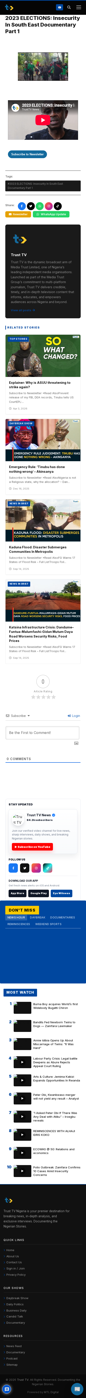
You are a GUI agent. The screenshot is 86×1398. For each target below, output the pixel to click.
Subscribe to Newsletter (27, 154)
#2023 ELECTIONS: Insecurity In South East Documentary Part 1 (35, 186)
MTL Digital (51, 1392)
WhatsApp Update (53, 214)
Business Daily (16, 1310)
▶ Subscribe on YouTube (32, 847)
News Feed (14, 1346)
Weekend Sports (48, 924)
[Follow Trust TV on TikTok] (47, 868)
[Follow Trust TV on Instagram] (36, 868)
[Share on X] (31, 206)
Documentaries (62, 917)
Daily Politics (15, 1304)
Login (75, 716)
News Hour (16, 917)
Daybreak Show (17, 1298)
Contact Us (14, 1262)
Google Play (38, 893)
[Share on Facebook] (22, 206)
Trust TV (22, 1379)
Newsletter (20, 214)
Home (10, 1250)
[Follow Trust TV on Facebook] (13, 868)
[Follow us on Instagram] (49, 206)
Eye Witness (61, 893)
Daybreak (37, 917)
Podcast (12, 1358)
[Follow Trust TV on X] (24, 868)
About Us (12, 1256)
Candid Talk (14, 1316)
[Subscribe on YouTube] (59, 7)
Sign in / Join (15, 1268)
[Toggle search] (69, 7)
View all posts (21, 310)
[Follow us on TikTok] (58, 206)
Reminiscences (18, 924)
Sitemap (12, 1364)
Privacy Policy (16, 1274)
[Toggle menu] (78, 7)
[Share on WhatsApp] (40, 206)
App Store (17, 893)
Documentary (15, 1322)
